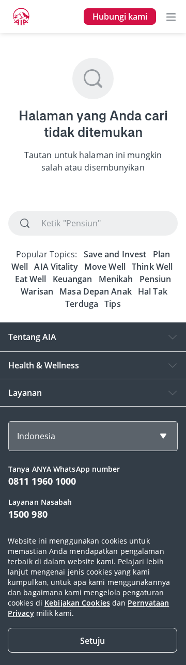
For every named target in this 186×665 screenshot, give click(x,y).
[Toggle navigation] (171, 16)
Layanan (25, 392)
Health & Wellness (43, 365)
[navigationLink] (21, 16)
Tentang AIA (32, 337)
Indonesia (36, 436)
